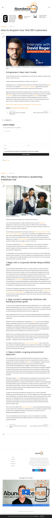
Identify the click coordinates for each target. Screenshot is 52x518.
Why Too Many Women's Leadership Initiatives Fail (21, 178)
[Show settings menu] (45, 505)
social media (9, 95)
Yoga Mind (13, 459)
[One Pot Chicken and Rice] (6, 17)
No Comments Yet (8, 120)
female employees (23, 239)
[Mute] (43, 505)
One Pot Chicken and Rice (12, 17)
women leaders (19, 279)
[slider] (24, 505)
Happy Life (13, 461)
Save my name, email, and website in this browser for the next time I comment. (22, 151)
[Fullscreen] (48, 505)
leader (28, 362)
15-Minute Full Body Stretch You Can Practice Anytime (28, 16)
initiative (33, 321)
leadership (42, 223)
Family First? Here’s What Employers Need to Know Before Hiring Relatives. (43, 17)
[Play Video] (4, 505)
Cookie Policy (36, 516)
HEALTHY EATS (13, 463)
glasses (49, 85)
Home (13, 457)
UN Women (23, 244)
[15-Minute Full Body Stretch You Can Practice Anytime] (20, 16)
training (18, 378)
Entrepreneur (3, 26)
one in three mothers (27, 407)
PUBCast (13, 465)
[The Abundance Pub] (26, 7)
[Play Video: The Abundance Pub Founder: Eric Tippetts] (26, 492)
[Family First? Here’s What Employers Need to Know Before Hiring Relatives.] (36, 17)
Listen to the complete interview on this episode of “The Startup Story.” (23, 104)
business (36, 95)
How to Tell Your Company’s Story (19, 108)
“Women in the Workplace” (32, 343)
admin (3, 33)
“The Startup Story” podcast (28, 86)
